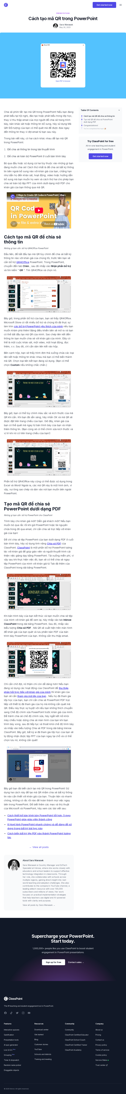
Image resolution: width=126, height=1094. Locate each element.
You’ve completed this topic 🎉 (95, 129)
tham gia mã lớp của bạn (31, 696)
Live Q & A (10, 1050)
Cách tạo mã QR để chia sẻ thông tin (99, 116)
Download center (41, 1030)
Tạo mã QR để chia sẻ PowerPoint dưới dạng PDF (98, 120)
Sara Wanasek (36, 860)
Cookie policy (101, 1055)
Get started (38, 1034)
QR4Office (22, 262)
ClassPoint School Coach (75, 1040)
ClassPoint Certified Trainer (76, 1045)
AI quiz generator (11, 1045)
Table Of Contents (90, 110)
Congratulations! (91, 125)
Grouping (9, 1055)
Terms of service (102, 1050)
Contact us (99, 1040)
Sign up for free (53, 962)
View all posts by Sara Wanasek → (39, 905)
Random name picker (12, 1065)
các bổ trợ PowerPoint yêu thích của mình (38, 326)
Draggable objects (11, 1070)
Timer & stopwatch (11, 1060)
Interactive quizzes (11, 1030)
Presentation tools (11, 1040)
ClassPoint (23, 547)
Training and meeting (43, 1059)
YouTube (38, 1049)
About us (99, 1030)
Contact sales (76, 962)
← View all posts (39, 847)
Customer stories (41, 1044)
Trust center (100, 1065)
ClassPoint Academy (73, 1050)
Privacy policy (101, 1045)
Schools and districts (42, 1054)
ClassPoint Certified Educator (77, 1035)
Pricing (98, 1035)
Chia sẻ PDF (54, 543)
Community (69, 1030)
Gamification (9, 1035)
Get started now (104, 5)
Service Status (101, 1060)
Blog (36, 1039)
